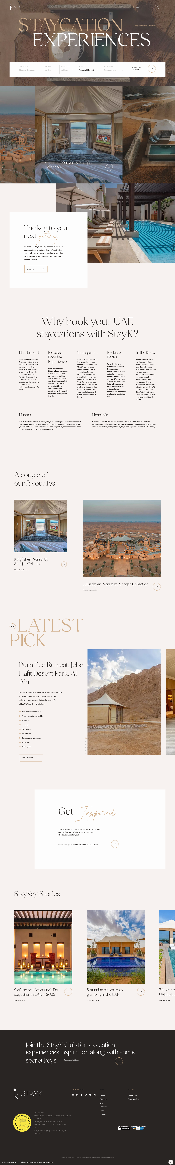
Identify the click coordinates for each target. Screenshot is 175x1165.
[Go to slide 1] (86, 738)
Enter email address (71, 1060)
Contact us (132, 1095)
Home (102, 1095)
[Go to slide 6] (86, 754)
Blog (101, 1103)
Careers (103, 1114)
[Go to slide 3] (86, 744)
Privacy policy (133, 1099)
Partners (103, 1106)
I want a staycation (66, 844)
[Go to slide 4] (86, 748)
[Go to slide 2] (86, 741)
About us (103, 1099)
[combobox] (30, 70)
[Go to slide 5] (86, 751)
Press (102, 1110)
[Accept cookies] (170, 1162)
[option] (127, 702)
